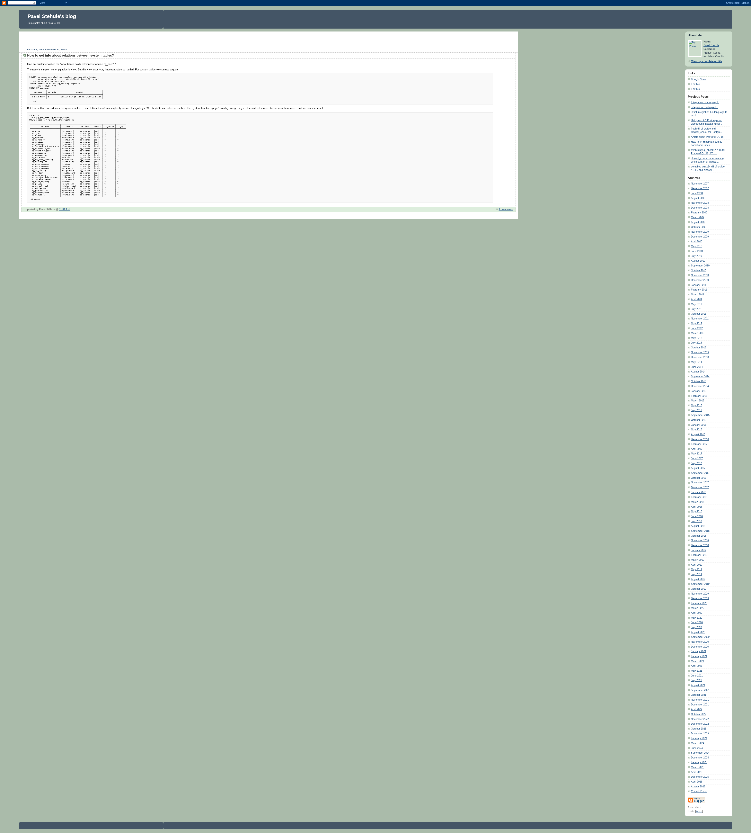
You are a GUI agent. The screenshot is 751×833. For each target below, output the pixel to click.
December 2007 (700, 188)
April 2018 (696, 507)
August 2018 (698, 526)
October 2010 (698, 270)
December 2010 (700, 280)
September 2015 (700, 415)
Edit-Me (695, 84)
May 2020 (696, 617)
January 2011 (698, 285)
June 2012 (697, 328)
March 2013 (697, 333)
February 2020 (699, 603)
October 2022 (698, 714)
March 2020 (697, 608)
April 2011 (696, 299)
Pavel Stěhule (711, 45)
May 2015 (696, 405)
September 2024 (700, 752)
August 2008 (698, 198)
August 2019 (698, 579)
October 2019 (698, 588)
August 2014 (698, 371)
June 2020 (697, 622)
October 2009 (698, 227)
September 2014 (700, 376)
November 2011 (700, 318)
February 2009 (699, 212)
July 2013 (696, 342)
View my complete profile (706, 61)
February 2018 (699, 497)
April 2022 (696, 709)
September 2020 (700, 637)
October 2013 (698, 347)
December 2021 (700, 704)
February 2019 (699, 555)
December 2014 (700, 386)
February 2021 (699, 656)
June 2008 (697, 193)
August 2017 (698, 468)
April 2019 (696, 564)
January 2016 (698, 425)
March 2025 (697, 767)
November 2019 (700, 593)
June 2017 (697, 458)
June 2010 (697, 251)
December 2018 (700, 545)
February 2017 (699, 444)
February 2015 (699, 396)
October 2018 (698, 535)
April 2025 (696, 772)
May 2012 (696, 323)
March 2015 (697, 400)
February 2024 (699, 738)
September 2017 (700, 473)
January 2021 (698, 651)
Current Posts (699, 791)
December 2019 (700, 598)
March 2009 (697, 217)
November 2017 (700, 482)
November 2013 (700, 352)
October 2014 (698, 381)
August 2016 (698, 434)
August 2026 (698, 786)
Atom (699, 811)
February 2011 (699, 289)
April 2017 (696, 449)
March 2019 (697, 560)
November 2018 (700, 540)
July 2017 (696, 463)
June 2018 (697, 516)
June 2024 (697, 748)
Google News (698, 79)
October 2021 (698, 695)
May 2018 (696, 511)
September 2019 (700, 584)
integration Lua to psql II (704, 107)
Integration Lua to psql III (705, 102)
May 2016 (696, 429)
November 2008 (700, 203)
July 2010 (696, 256)
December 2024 (700, 757)
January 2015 (698, 391)
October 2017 (698, 478)
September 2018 (700, 531)
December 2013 (700, 357)
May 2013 (696, 338)
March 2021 (697, 661)
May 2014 (696, 362)
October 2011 (698, 313)
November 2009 (700, 231)
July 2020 (696, 627)
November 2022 (700, 719)
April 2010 (696, 241)
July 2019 (696, 574)
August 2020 (698, 632)
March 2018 (697, 502)
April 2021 (696, 666)
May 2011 (696, 304)
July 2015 (696, 410)
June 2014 (697, 367)
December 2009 (700, 236)
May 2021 (696, 670)
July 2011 (696, 309)
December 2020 (700, 646)
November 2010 (700, 275)
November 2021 (700, 699)
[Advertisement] (268, 39)
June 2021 (697, 675)
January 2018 (698, 492)
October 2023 (698, 728)
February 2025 (699, 762)
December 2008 (700, 207)
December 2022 (700, 723)
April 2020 (696, 613)
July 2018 (696, 521)
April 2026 (696, 781)
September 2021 (700, 690)
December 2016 (700, 439)
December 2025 (700, 776)
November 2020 (700, 641)
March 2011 (697, 294)
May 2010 (696, 246)
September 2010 (700, 265)
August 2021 (698, 685)
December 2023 (700, 733)
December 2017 (700, 487)
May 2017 (696, 453)
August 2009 (698, 222)
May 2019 (696, 569)
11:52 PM (64, 209)
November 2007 (700, 183)
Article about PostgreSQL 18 (707, 137)
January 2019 (698, 550)
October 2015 (698, 420)
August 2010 (698, 260)
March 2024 (697, 743)
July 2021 (696, 680)
